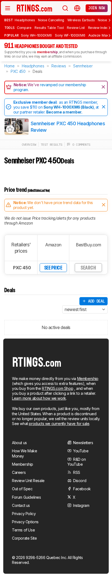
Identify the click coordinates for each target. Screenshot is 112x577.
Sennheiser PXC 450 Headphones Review (68, 127)
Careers (19, 472)
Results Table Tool (49, 28)
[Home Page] (34, 8)
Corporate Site (24, 538)
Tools (9, 27)
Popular (11, 35)
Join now (96, 7)
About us (19, 442)
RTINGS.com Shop (57, 388)
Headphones (25, 20)
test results (51, 144)
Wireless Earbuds (81, 20)
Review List (76, 28)
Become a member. (64, 112)
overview (29, 144)
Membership (87, 378)
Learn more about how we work (39, 398)
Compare (24, 28)
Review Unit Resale (28, 480)
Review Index (98, 28)
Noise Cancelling (51, 20)
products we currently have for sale (59, 423)
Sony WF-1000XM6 (70, 35)
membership (47, 52)
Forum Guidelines (26, 497)
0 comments (80, 144)
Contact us (21, 505)
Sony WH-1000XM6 (36, 35)
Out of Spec (22, 488)
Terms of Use (23, 530)
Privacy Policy (24, 513)
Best (8, 20)
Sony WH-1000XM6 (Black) (68, 107)
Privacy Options (25, 521)
